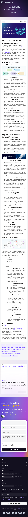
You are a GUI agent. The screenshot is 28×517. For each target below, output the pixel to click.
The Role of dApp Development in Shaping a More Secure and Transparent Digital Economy (13, 383)
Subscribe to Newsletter (14, 503)
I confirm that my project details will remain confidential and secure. (12, 445)
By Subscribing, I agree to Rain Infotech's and (13, 498)
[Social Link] (4, 513)
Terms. (9, 499)
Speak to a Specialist (14, 449)
